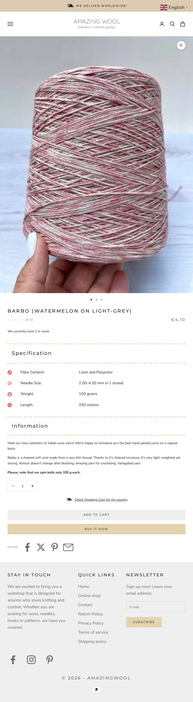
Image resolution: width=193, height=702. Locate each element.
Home (83, 586)
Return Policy (90, 614)
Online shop (89, 595)
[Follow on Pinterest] (49, 659)
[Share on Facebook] (27, 547)
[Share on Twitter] (41, 547)
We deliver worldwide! (101, 6)
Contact (85, 605)
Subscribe (144, 622)
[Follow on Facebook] (13, 659)
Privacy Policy (91, 623)
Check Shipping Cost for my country (101, 499)
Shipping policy (92, 641)
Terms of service (93, 632)
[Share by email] (68, 547)
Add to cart (96, 515)
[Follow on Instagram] (31, 659)
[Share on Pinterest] (54, 547)
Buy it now (96, 529)
